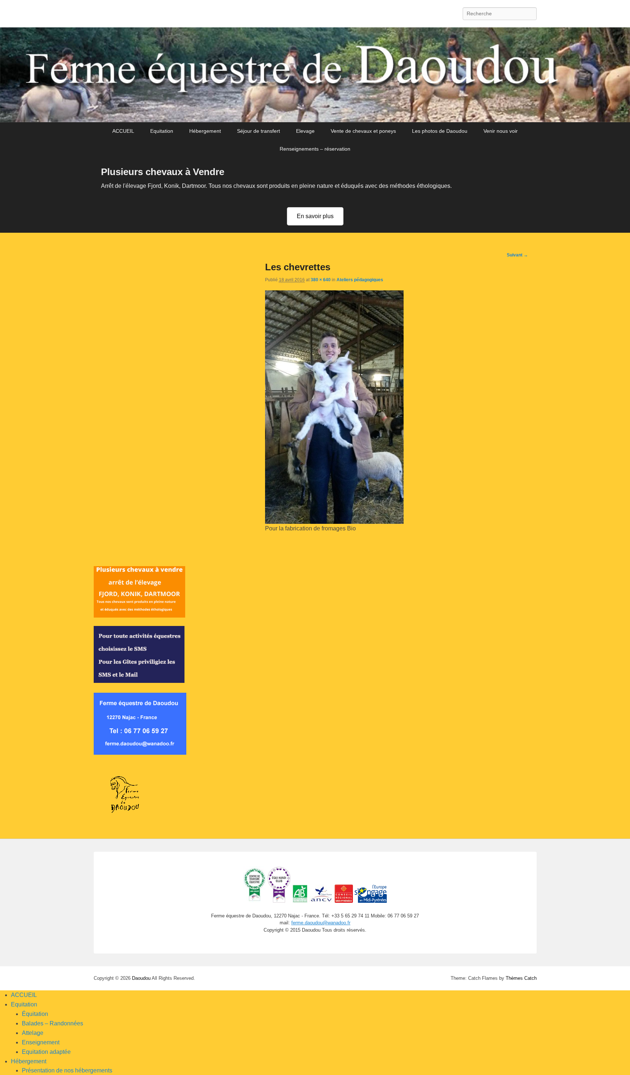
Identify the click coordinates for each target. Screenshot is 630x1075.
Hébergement (205, 131)
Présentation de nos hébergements (67, 1070)
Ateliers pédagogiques (360, 279)
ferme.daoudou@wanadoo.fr (320, 922)
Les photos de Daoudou (439, 131)
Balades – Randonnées (52, 1023)
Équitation (35, 1014)
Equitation (161, 131)
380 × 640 (321, 279)
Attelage (32, 1033)
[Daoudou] (315, 75)
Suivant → (517, 255)
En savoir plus (315, 216)
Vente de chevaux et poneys (363, 131)
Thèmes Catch (521, 978)
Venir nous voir (500, 131)
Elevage (305, 131)
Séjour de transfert (258, 131)
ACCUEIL (123, 131)
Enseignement (40, 1042)
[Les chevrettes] (334, 522)
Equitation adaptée (46, 1052)
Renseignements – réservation (315, 149)
